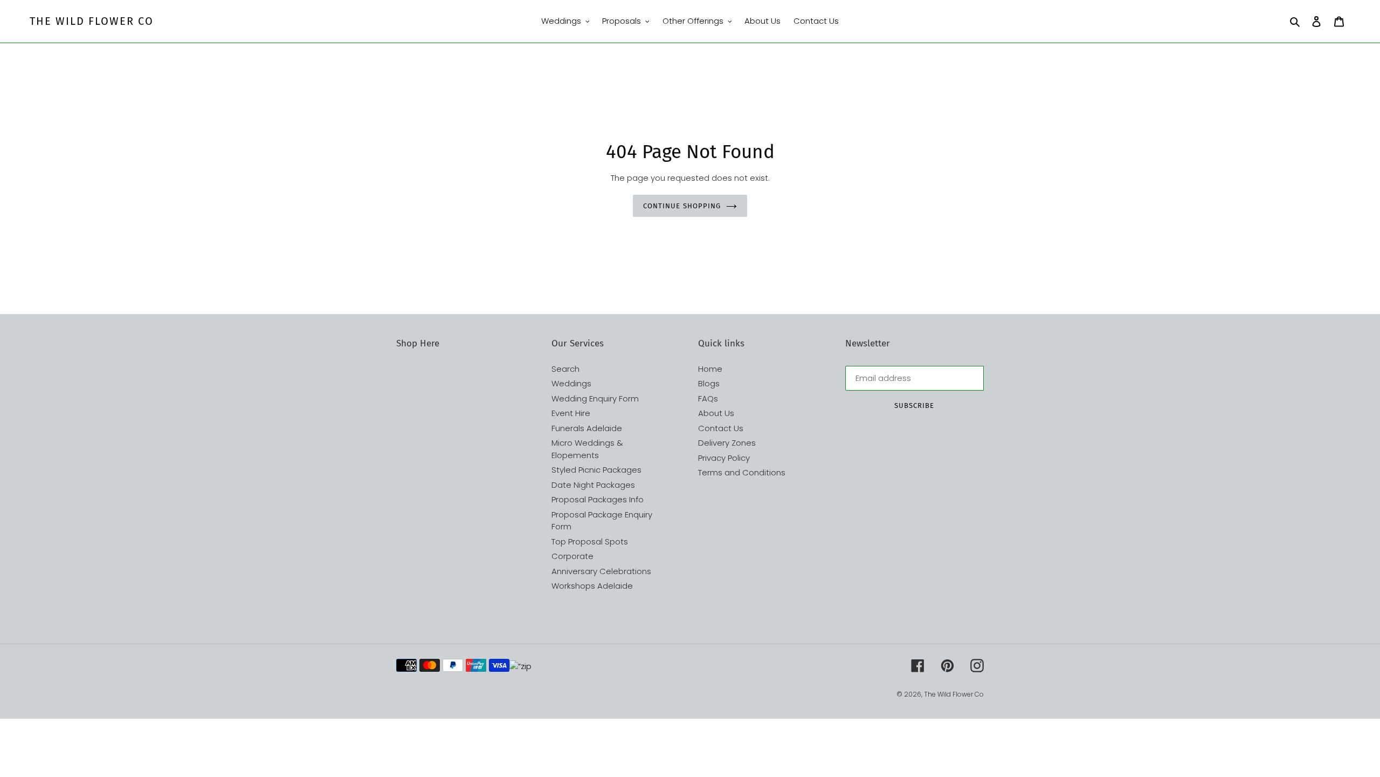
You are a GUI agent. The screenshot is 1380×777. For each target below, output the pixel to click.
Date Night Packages (593, 484)
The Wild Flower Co (92, 21)
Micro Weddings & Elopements (587, 449)
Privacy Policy (724, 458)
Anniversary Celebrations (601, 571)
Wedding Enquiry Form (595, 398)
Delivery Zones (727, 442)
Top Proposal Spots (589, 541)
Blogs (709, 383)
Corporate (572, 556)
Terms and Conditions (741, 472)
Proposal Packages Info (597, 499)
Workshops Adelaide (592, 585)
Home (710, 368)
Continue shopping (682, 206)
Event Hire (570, 413)
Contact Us (720, 428)
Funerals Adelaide (586, 428)
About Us (716, 413)
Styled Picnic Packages (596, 469)
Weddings (571, 383)
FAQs (708, 398)
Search (565, 368)
